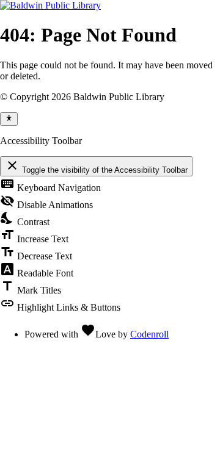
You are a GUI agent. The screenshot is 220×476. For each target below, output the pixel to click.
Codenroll (149, 334)
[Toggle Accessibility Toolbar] (9, 119)
